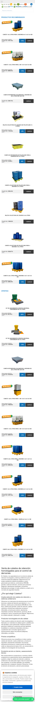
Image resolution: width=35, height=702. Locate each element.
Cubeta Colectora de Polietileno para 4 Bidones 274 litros (17, 186)
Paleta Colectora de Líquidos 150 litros (17, 215)
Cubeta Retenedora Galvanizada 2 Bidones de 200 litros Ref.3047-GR (18, 95)
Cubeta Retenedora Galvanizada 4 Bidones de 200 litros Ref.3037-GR (18, 369)
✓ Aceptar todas (17, 687)
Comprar (29, 40)
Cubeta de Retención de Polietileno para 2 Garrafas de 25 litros (17, 155)
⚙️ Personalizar (17, 697)
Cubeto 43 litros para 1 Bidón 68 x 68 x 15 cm (17, 519)
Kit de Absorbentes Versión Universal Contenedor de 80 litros (17, 339)
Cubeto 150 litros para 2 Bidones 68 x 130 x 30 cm (17, 34)
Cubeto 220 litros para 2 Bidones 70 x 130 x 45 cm (17, 549)
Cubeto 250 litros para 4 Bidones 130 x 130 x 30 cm (17, 276)
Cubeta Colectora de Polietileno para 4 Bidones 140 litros (17, 246)
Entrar (25, 6)
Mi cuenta (18, 6)
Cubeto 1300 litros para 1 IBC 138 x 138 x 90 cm (17, 398)
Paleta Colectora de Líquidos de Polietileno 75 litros (17, 125)
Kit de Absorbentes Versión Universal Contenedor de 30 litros (17, 309)
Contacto (11, 6)
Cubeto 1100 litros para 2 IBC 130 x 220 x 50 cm (17, 64)
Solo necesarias (17, 692)
